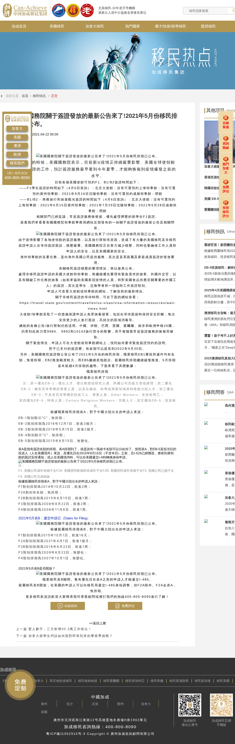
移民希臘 (157, 681)
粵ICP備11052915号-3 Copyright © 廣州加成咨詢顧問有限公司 (100, 734)
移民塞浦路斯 (179, 681)
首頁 (25, 96)
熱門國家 (132, 26)
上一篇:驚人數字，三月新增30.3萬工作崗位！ (54, 629)
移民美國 (223, 681)
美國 (17, 137)
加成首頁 (19, 26)
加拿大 (17, 128)
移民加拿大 (36, 681)
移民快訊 (40, 96)
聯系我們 (17, 163)
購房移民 (208, 26)
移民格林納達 (87, 681)
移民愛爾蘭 (111, 681)
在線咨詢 (70, 606)
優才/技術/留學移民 (170, 26)
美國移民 (57, 26)
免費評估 (128, 606)
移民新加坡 (203, 681)
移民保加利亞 (135, 681)
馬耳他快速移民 (61, 681)
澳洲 (17, 146)
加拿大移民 (95, 26)
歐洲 (17, 154)
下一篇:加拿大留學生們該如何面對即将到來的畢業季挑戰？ (64, 636)
